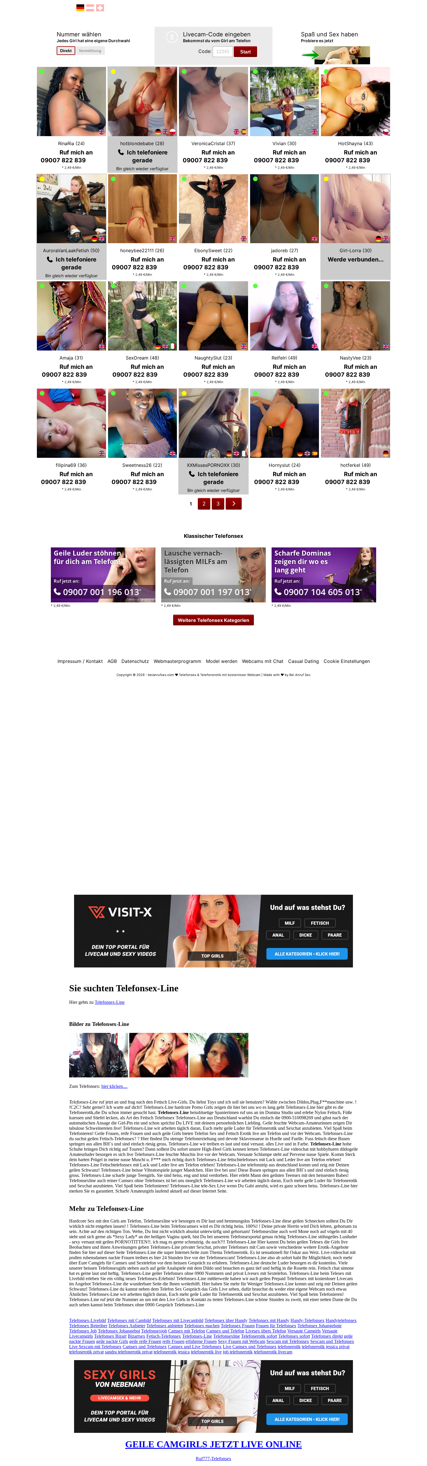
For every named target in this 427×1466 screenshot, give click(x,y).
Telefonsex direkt (327, 1336)
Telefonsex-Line (110, 1002)
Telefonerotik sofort (259, 1336)
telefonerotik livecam (273, 1351)
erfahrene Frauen (201, 1341)
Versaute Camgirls (304, 1330)
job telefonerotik (238, 1351)
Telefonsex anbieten (164, 1325)
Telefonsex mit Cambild (129, 1320)
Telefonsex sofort (294, 1336)
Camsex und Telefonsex (145, 1346)
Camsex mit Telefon (186, 1330)
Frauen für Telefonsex (276, 1325)
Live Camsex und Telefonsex (250, 1346)
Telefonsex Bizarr (110, 1336)
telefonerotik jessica (172, 1351)
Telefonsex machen (202, 1325)
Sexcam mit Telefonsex (287, 1341)
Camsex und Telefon (225, 1330)
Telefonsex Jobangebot (119, 1330)
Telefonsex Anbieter (126, 1325)
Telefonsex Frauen (238, 1325)
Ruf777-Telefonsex (213, 1458)
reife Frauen (173, 1341)
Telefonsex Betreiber (88, 1325)
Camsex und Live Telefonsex (195, 1346)
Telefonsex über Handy (225, 1320)
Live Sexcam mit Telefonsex (95, 1346)
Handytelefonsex (341, 1320)
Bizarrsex (136, 1336)
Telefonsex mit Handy (269, 1320)
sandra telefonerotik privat (128, 1351)
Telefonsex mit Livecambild (177, 1320)
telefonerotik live (206, 1351)
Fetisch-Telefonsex (163, 1336)
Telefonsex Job (83, 1330)
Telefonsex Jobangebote (319, 1325)
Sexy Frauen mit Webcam (241, 1341)
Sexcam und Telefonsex (332, 1341)
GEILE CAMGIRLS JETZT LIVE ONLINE (213, 1444)
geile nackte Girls (112, 1341)
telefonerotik (289, 1346)
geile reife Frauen (145, 1341)
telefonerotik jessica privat (325, 1346)
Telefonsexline (226, 1336)
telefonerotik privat (86, 1351)
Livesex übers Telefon (265, 1330)
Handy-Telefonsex (307, 1320)
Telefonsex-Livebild (87, 1320)
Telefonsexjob (154, 1330)
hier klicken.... (114, 1086)
